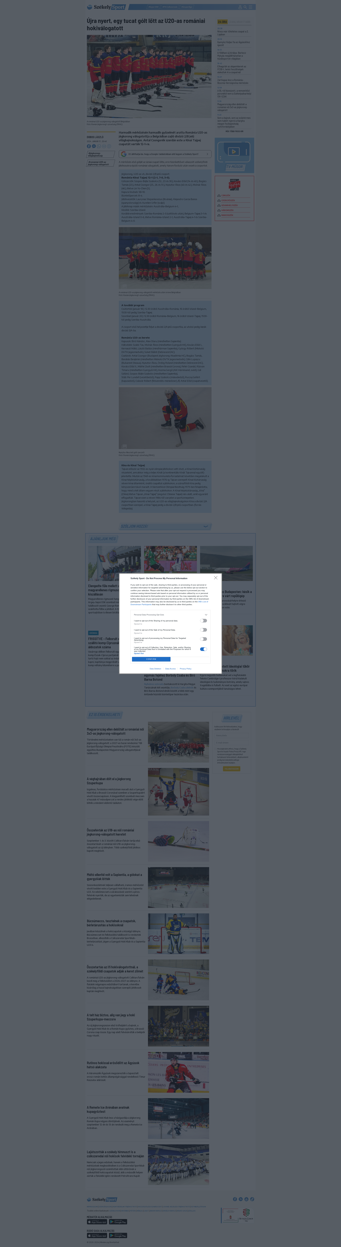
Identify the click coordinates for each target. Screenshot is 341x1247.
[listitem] (170, 614)
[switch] (203, 620)
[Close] (216, 578)
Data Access (170, 669)
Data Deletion (155, 669)
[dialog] (170, 623)
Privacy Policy (185, 669)
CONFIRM (151, 659)
